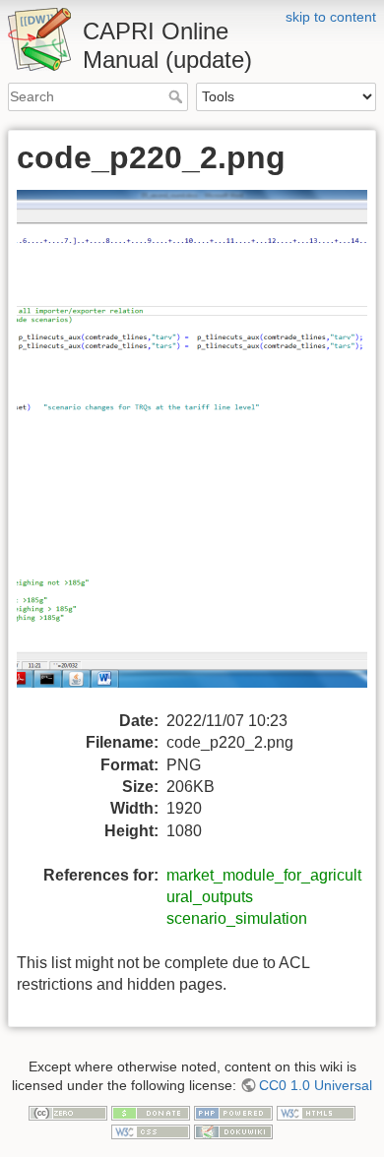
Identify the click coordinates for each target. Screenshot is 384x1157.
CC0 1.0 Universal (315, 1085)
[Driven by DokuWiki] (233, 1130)
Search (177, 96)
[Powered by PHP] (233, 1112)
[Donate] (150, 1112)
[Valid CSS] (150, 1130)
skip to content (331, 17)
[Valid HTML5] (316, 1112)
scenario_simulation (236, 918)
